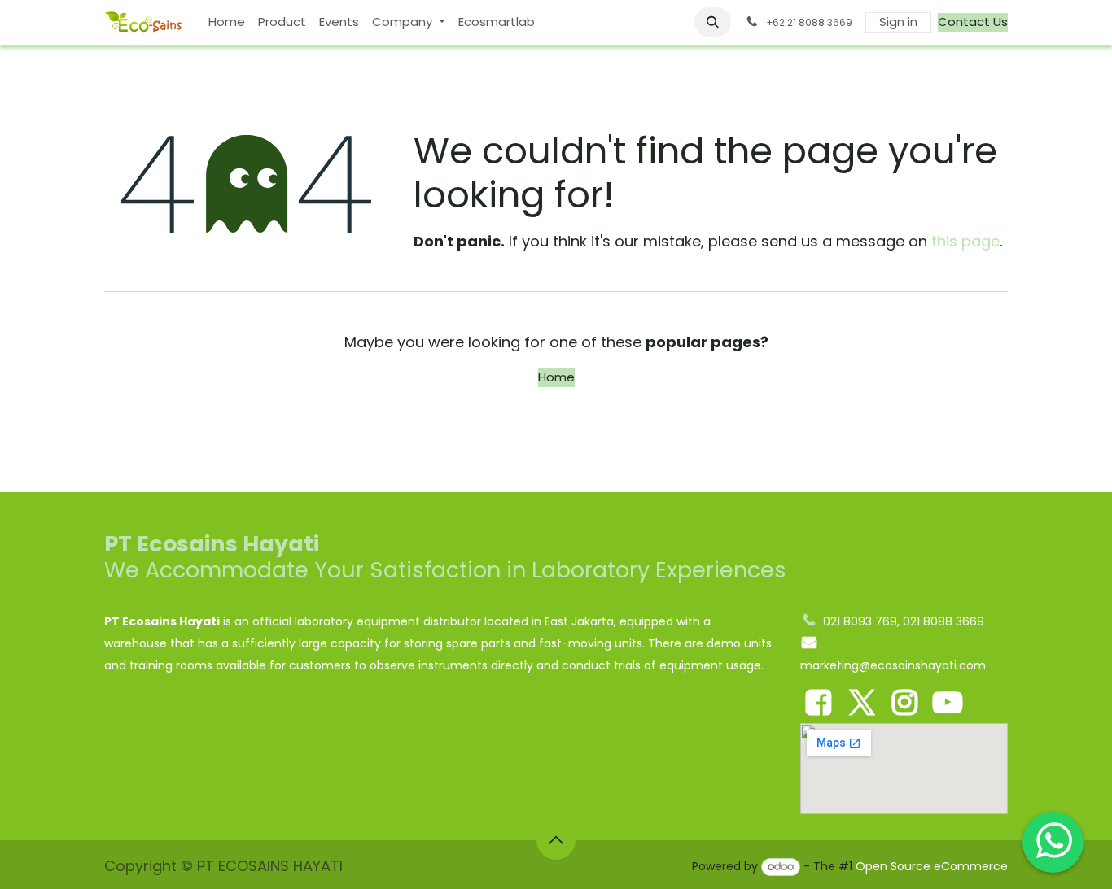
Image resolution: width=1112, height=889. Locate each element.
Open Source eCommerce (932, 866)
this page (965, 241)
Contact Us (973, 21)
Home (556, 377)
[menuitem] (227, 22)
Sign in (898, 21)
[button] (713, 22)
